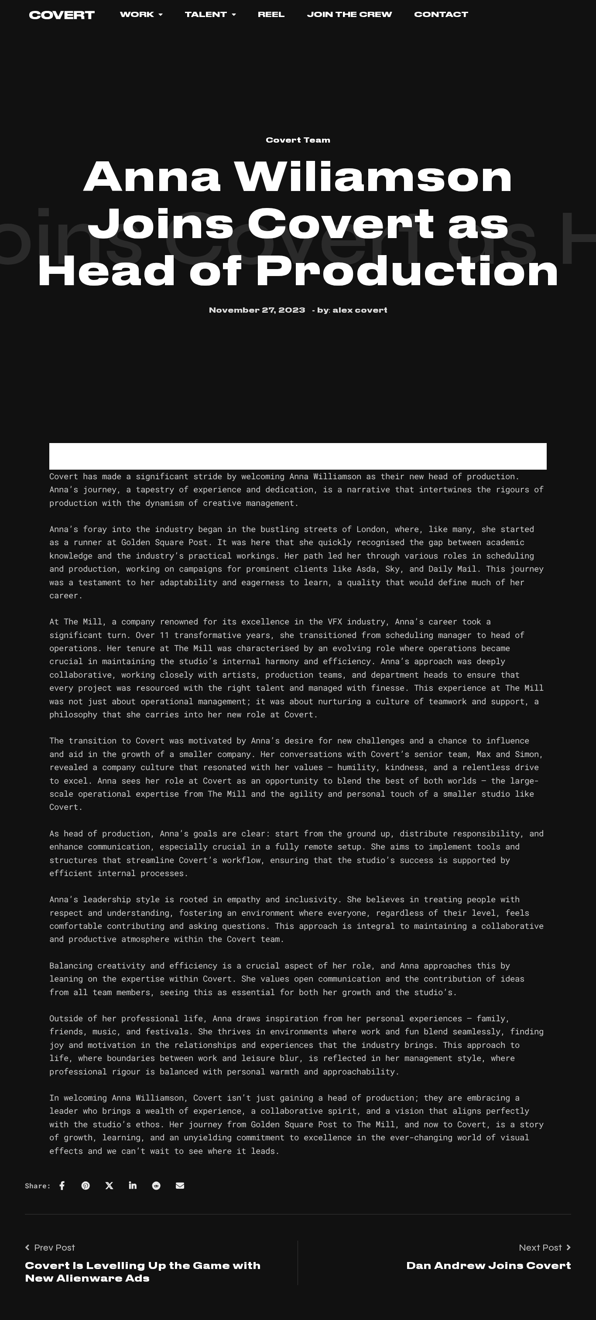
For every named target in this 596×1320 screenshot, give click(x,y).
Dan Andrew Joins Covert (488, 1266)
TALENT (206, 14)
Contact (441, 14)
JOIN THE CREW (349, 14)
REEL (271, 14)
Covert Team (298, 140)
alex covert (359, 310)
